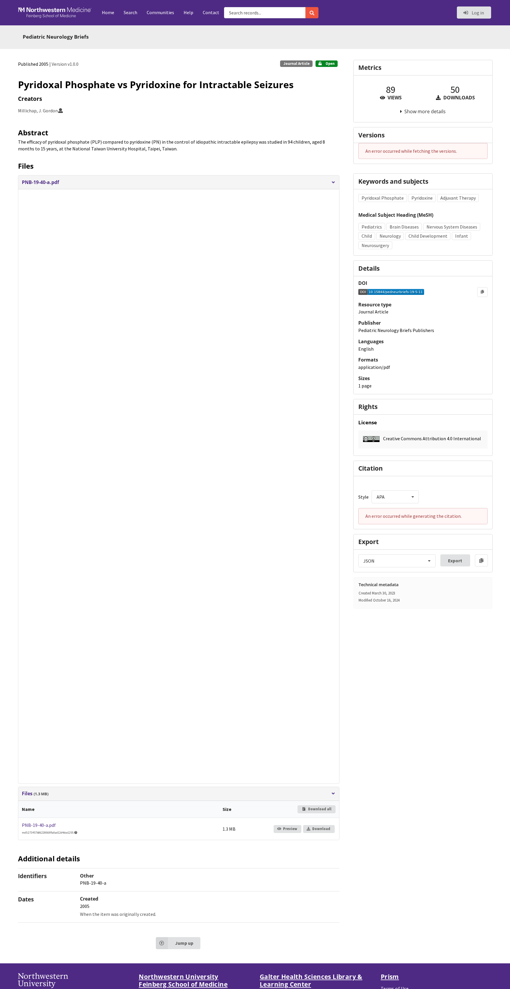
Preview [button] (290, 829)
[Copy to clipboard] (482, 292)
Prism (390, 976)
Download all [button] (319, 809)
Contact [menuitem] (211, 12)
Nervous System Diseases (451, 227)
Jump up (184, 943)
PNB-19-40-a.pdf (39, 825)
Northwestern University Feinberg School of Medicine (183, 980)
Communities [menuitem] (160, 12)
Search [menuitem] (130, 12)
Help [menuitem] (188, 12)
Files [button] (35, 794)
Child (367, 236)
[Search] (311, 12)
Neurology (390, 236)
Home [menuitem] (108, 12)
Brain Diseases (404, 227)
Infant (461, 236)
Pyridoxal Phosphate (383, 198)
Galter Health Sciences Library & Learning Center (311, 980)
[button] (179, 182)
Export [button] (455, 561)
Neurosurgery (375, 245)
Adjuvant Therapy (458, 198)
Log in (477, 13)
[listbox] (395, 496)
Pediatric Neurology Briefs (56, 36)
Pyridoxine (422, 198)
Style (363, 497)
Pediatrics (372, 227)
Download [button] (321, 829)
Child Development (427, 236)
